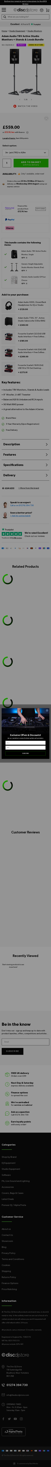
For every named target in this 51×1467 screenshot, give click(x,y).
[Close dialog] (47, 710)
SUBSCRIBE (25, 753)
